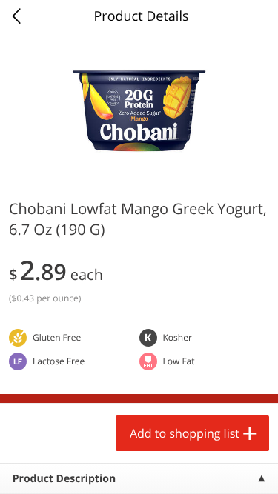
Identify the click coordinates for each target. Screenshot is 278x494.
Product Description (64, 479)
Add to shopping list (184, 433)
